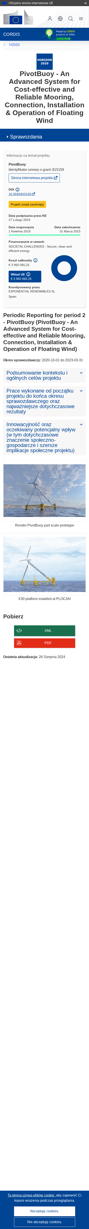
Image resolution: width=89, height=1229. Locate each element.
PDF (48, 643)
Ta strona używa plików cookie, (32, 1195)
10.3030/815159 (20, 194)
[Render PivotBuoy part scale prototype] (44, 491)
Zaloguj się (50, 18)
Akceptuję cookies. (44, 1211)
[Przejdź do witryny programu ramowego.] (45, 61)
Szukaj (70, 18)
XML (48, 630)
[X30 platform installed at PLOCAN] (44, 564)
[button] (60, 18)
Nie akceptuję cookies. (44, 1222)
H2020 (14, 45)
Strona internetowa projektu (32, 179)
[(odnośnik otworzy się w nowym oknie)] (18, 17)
